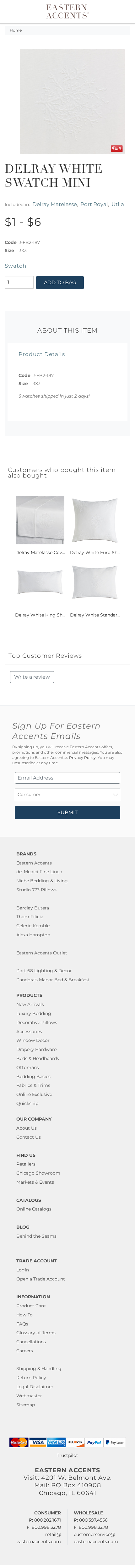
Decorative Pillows (36, 1022)
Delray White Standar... (95, 615)
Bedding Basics (33, 1076)
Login (22, 1270)
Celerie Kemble (33, 926)
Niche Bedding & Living (42, 881)
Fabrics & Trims (33, 1085)
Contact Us (28, 1137)
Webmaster (29, 1396)
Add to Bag (60, 282)
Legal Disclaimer (34, 1386)
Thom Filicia (29, 916)
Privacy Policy (82, 757)
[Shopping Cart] (125, 11)
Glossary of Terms (36, 1332)
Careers (24, 1351)
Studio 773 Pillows (36, 890)
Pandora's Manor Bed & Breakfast (52, 980)
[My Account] (117, 11)
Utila (117, 204)
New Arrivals (30, 1004)
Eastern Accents (34, 863)
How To (24, 1315)
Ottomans (27, 1067)
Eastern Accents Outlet (41, 953)
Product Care (31, 1306)
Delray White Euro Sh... (95, 552)
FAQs (22, 1324)
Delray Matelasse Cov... (40, 552)
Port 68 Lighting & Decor (44, 970)
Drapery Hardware (36, 1049)
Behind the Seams (36, 1236)
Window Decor (33, 1040)
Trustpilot (67, 1455)
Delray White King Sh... (40, 615)
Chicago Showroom (38, 1173)
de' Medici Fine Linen (39, 871)
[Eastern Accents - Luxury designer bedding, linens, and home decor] (68, 11)
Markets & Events (35, 1182)
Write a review (32, 677)
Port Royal (94, 204)
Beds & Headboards (37, 1058)
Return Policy (31, 1377)
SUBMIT (67, 812)
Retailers (25, 1164)
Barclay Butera (32, 908)
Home (16, 30)
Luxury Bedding (33, 1013)
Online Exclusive (34, 1094)
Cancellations (31, 1342)
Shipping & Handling (39, 1368)
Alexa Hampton (33, 935)
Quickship (27, 1103)
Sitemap (25, 1405)
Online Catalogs (33, 1209)
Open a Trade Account (40, 1279)
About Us (26, 1128)
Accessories (29, 1031)
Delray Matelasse (54, 204)
